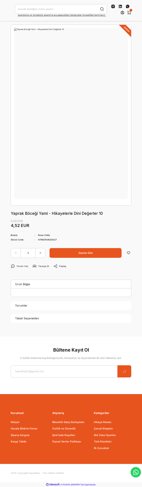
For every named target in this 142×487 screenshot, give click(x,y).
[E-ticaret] (70, 484)
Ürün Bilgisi (22, 284)
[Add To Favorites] (128, 253)
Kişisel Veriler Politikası (66, 441)
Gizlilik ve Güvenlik (64, 428)
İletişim (15, 422)
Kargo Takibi (18, 441)
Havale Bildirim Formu (24, 428)
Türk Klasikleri (103, 441)
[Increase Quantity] (40, 253)
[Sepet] (129, 12)
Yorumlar (21, 305)
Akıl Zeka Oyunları (105, 435)
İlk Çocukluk (101, 448)
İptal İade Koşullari (63, 435)
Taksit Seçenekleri (27, 318)
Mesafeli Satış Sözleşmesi (68, 422)
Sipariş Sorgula (20, 435)
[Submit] (124, 371)
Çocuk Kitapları (103, 428)
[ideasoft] (53, 484)
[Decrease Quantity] (16, 253)
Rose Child (44, 235)
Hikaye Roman (102, 422)
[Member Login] (122, 12)
